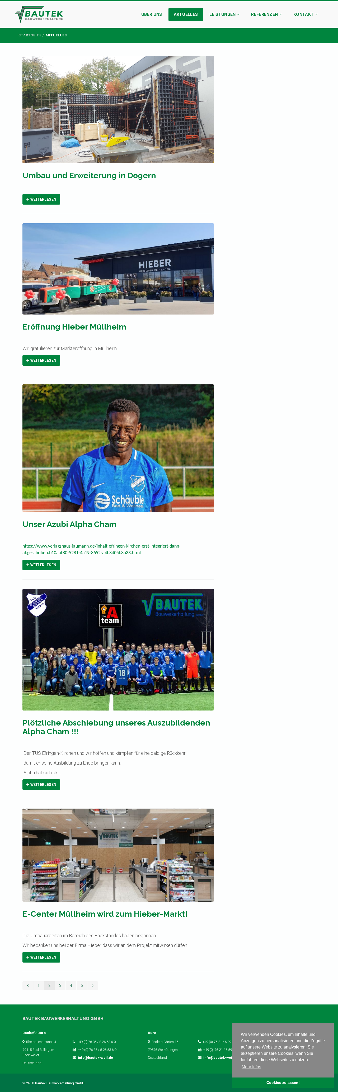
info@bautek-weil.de (95, 1058)
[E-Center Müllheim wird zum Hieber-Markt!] (118, 858)
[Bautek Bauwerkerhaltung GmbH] (39, 15)
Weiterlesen (42, 199)
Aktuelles (186, 14)
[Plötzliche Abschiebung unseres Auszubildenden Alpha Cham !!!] (118, 653)
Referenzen (265, 14)
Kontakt (304, 14)
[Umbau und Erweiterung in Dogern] (118, 113)
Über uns (151, 14)
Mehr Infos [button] (251, 1067)
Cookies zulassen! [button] (283, 1082)
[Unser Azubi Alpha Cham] (118, 451)
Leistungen (223, 14)
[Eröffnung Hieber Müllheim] (118, 272)
